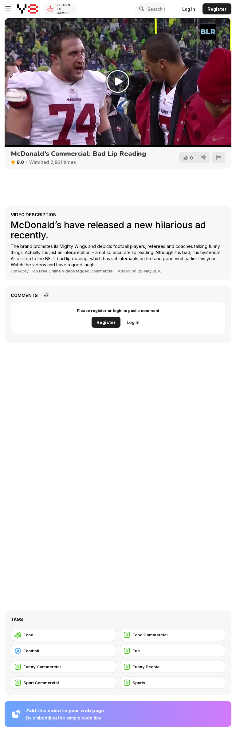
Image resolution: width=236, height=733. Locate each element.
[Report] (218, 157)
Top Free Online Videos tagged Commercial (72, 270)
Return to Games (63, 8)
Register (216, 9)
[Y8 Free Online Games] (27, 9)
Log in (188, 9)
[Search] (140, 8)
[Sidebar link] (8, 9)
